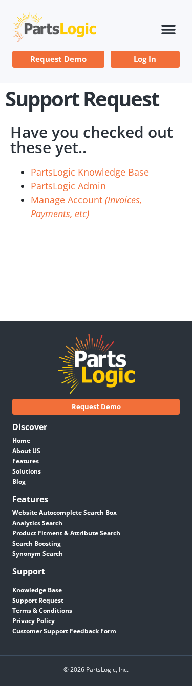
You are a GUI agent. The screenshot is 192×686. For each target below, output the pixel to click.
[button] (168, 29)
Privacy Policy (33, 620)
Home (21, 440)
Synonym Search (37, 553)
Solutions (26, 471)
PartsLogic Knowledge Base (90, 172)
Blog (19, 481)
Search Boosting (36, 543)
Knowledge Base (37, 590)
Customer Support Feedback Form (64, 631)
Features (25, 461)
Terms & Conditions (42, 610)
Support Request (37, 600)
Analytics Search (37, 523)
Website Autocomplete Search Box (64, 512)
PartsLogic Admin (68, 186)
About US (26, 450)
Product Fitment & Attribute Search (66, 533)
